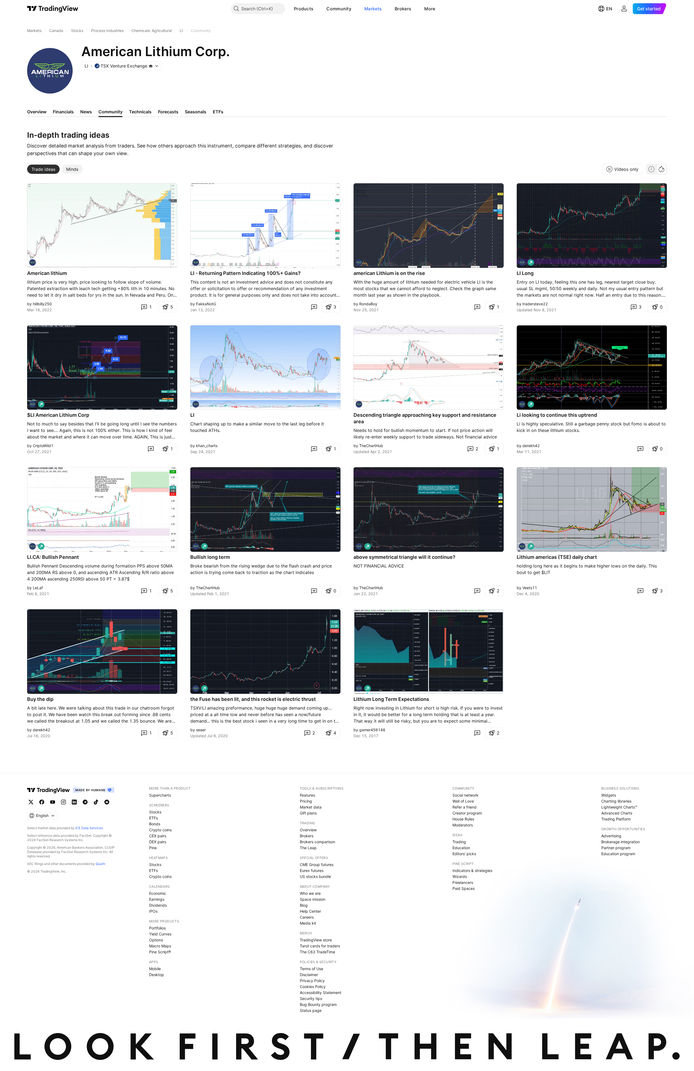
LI (192, 415)
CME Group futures (316, 864)
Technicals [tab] (140, 111)
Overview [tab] (36, 111)
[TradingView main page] (52, 8)
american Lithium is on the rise (389, 273)
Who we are (310, 893)
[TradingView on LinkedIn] (74, 802)
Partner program (616, 847)
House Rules (463, 819)
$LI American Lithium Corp (58, 415)
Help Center (310, 911)
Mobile (155, 968)
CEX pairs (157, 835)
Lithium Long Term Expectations (391, 699)
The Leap (308, 847)
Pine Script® (160, 952)
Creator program (467, 813)
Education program (618, 853)
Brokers (403, 8)
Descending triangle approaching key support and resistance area (425, 418)
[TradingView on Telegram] (85, 802)
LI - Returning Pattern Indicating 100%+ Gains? (245, 273)
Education (461, 847)
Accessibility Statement (320, 992)
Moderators (462, 825)
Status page (311, 1010)
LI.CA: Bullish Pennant (53, 557)
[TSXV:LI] (32, 262)
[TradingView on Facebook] (42, 802)
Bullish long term (210, 557)
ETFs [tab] (218, 111)
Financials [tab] (63, 111)
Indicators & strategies (472, 870)
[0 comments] (314, 307)
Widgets (608, 795)
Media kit (308, 923)
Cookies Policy (313, 986)
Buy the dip (40, 699)
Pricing (306, 801)
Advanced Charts (616, 813)
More (429, 8)
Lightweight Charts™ (619, 807)
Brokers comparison (317, 841)
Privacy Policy (312, 980)
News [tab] (86, 111)
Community (338, 8)
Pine (153, 847)
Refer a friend (464, 807)
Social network (465, 795)
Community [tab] (110, 111)
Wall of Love (463, 801)
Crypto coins (160, 830)
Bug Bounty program (318, 1004)
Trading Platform (616, 819)
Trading (459, 841)
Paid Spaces (463, 888)
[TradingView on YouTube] (52, 802)
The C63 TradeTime (317, 952)
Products (303, 8)
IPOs (153, 911)
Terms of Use (311, 968)
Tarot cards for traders (320, 946)
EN (609, 8)
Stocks (155, 812)
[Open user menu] (624, 8)
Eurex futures (311, 870)
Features (307, 795)
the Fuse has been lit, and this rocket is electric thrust (253, 699)
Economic (157, 893)
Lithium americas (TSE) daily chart (557, 557)
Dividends (158, 905)
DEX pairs (157, 841)
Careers (307, 917)
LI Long (525, 273)
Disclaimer (309, 974)
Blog (304, 905)
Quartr (100, 864)
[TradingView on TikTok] (96, 802)
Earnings (156, 899)
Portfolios (157, 928)
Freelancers (462, 882)
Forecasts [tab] (168, 111)
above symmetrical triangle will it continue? (404, 557)
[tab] (43, 169)
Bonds (154, 824)
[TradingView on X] (31, 802)
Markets (373, 8)
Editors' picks (464, 853)
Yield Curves (160, 934)
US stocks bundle (315, 876)
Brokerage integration (620, 841)
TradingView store (316, 940)
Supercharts (160, 795)
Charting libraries (616, 801)
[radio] (651, 169)
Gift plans (308, 813)
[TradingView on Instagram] (63, 802)
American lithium (47, 273)
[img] (150, 65)
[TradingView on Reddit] (107, 802)
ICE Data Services (89, 828)
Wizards (459, 876)
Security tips (311, 998)
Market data (311, 807)
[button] (317, 8)
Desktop (156, 974)
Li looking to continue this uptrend (557, 415)
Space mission (312, 899)
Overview (308, 830)
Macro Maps (160, 946)
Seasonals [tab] (195, 111)
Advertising (611, 835)
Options (156, 940)
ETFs (153, 818)
